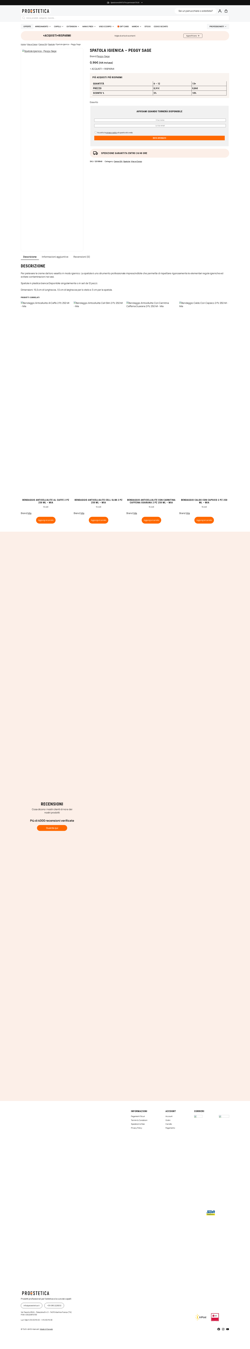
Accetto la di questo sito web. (115, 132)
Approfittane (191, 35)
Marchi (135, 26)
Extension (72, 26)
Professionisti (217, 26)
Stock (148, 26)
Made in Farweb (46, 1329)
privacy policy (111, 132)
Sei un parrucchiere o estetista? (196, 10)
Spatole (51, 44)
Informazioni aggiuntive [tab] (55, 256)
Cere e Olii (43, 44)
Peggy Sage (103, 56)
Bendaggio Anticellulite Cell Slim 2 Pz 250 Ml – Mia (99, 501)
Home (23, 44)
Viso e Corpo (32, 44)
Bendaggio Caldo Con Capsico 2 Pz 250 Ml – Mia (204, 501)
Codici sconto (161, 26)
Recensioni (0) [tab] (81, 256)
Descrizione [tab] (30, 256)
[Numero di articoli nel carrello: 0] (226, 11)
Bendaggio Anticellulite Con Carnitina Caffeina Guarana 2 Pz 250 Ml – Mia (151, 501)
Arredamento (41, 26)
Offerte (27, 26)
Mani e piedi (87, 26)
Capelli (57, 26)
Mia (29, 513)
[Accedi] (220, 11)
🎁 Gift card (123, 26)
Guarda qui (52, 827)
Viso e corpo (105, 26)
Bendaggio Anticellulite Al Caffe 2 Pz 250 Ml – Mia (45, 501)
